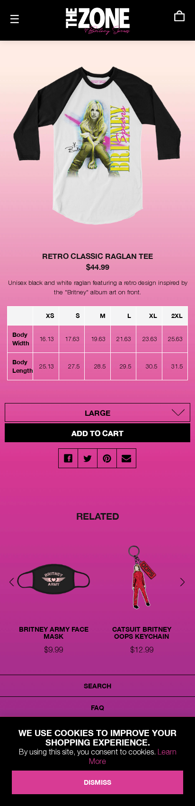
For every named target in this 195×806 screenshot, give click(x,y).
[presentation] (14, 583)
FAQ (97, 707)
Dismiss (97, 782)
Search (97, 686)
